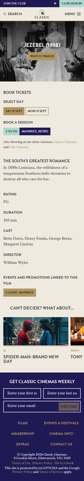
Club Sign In (72, 3)
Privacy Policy (42, 463)
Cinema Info (61, 433)
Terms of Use (21, 463)
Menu (70, 14)
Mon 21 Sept (37, 111)
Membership (22, 433)
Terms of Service (51, 472)
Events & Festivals (61, 423)
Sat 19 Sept (14, 111)
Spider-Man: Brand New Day (31, 359)
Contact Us (61, 444)
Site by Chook (64, 463)
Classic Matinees (20, 292)
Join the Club (14, 3)
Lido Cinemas (19, 147)
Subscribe (68, 406)
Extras (22, 444)
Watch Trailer (42, 56)
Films (23, 423)
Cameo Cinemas (65, 142)
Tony (76, 356)
